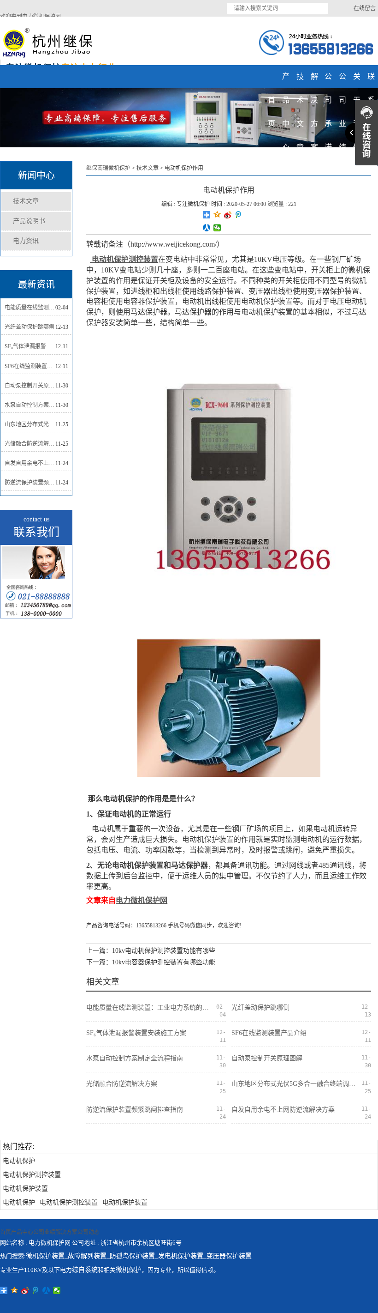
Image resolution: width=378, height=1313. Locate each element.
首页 (5, 1232)
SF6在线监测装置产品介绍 (30, 366)
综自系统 (85, 1269)
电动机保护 (19, 1160)
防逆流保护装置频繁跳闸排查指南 (30, 482)
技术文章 (26, 201)
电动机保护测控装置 (32, 1174)
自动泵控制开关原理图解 (30, 385)
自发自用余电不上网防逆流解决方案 (30, 463)
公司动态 (88, 1232)
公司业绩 (44, 1232)
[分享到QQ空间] (217, 214)
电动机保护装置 (25, 1188)
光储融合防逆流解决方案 (30, 444)
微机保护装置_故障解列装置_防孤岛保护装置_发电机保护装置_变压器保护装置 (139, 1255)
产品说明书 (29, 221)
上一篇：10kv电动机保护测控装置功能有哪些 (150, 950)
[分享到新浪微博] (228, 214)
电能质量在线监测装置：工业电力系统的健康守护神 (30, 307)
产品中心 (22, 1232)
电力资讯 (26, 240)
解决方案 (66, 1232)
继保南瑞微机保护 (108, 168)
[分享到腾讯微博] (238, 214)
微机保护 (129, 1269)
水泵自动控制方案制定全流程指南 (30, 405)
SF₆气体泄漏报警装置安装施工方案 (30, 346)
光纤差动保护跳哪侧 (29, 327)
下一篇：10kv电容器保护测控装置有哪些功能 (150, 962)
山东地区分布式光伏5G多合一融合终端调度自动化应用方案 (30, 424)
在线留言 (365, 8)
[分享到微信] (217, 227)
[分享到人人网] (207, 227)
